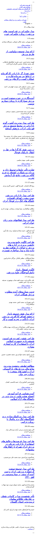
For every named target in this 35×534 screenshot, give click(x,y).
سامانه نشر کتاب (24, 7)
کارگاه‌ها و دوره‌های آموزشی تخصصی (18, 9)
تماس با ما (23, 16)
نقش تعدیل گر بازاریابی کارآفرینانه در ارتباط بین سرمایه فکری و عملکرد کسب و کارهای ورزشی (17, 76)
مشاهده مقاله (25, 45)
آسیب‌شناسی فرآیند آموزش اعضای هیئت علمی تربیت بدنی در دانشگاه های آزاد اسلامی (18, 396)
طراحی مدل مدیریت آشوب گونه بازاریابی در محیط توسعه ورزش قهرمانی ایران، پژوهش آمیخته (18, 126)
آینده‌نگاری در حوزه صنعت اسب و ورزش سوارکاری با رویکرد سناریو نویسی (18, 101)
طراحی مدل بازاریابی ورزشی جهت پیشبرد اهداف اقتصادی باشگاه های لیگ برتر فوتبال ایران (18, 198)
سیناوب (30, 529)
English (27, 23)
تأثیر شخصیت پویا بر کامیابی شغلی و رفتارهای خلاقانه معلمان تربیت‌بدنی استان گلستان (17, 499)
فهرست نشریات (25, 5)
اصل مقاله (23, 47)
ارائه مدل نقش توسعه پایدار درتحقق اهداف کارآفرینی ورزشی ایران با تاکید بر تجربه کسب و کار (18, 316)
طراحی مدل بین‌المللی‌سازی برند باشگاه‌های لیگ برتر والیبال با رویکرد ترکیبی (18, 419)
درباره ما (27, 11)
